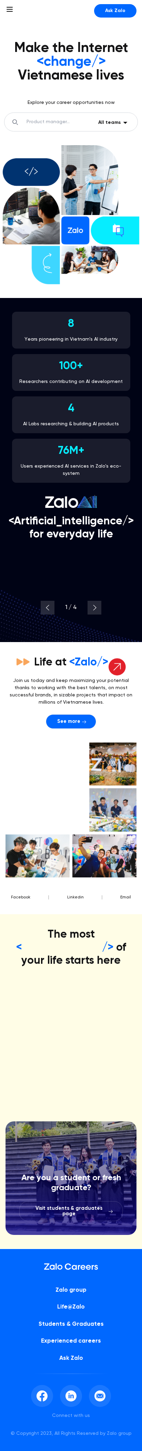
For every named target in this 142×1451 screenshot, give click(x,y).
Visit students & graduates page (69, 1211)
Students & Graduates (71, 1324)
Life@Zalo (71, 1307)
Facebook (20, 897)
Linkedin (75, 897)
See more (68, 721)
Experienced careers (71, 1341)
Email (125, 897)
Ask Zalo (115, 10)
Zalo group (71, 1290)
